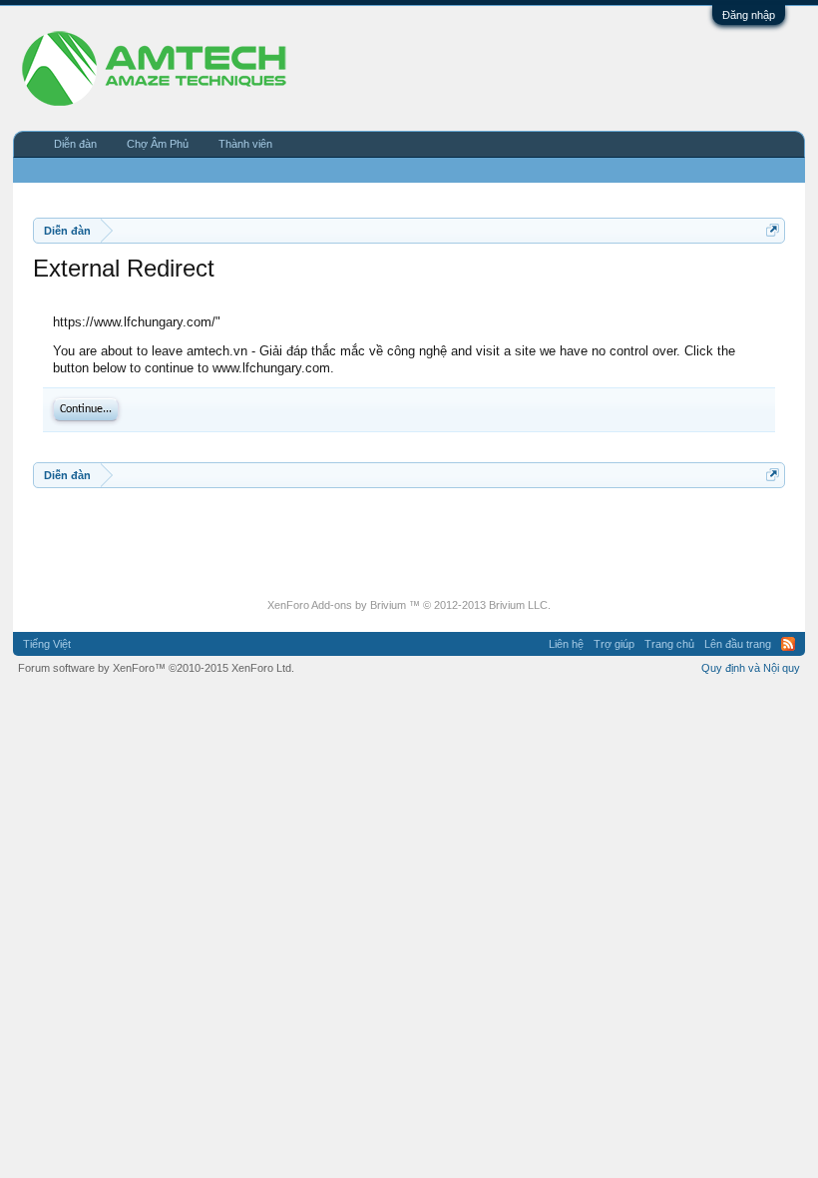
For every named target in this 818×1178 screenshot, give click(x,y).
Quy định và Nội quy (750, 668)
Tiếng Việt (47, 644)
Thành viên (245, 144)
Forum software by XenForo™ (156, 668)
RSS (788, 644)
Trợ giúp (614, 644)
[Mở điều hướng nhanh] (772, 230)
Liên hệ (566, 644)
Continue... (86, 409)
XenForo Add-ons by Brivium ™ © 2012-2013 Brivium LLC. (409, 605)
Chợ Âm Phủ (158, 144)
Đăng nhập (748, 15)
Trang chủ (669, 644)
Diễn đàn (75, 144)
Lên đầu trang (737, 644)
